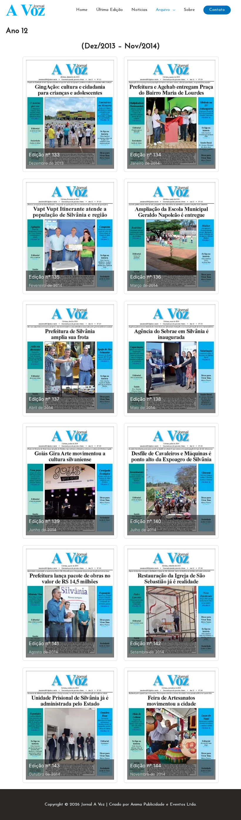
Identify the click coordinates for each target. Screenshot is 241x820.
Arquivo (163, 10)
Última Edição (109, 10)
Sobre (189, 10)
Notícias (139, 10)
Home (82, 10)
